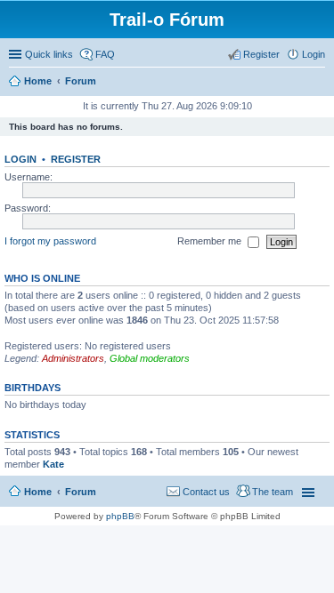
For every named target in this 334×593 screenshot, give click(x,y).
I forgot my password (50, 241)
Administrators (73, 358)
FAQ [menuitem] (105, 54)
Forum (80, 491)
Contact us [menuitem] (206, 491)
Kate (53, 464)
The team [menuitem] (272, 491)
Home (38, 491)
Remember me (210, 241)
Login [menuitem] (313, 54)
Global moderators (150, 358)
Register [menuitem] (261, 54)
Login (20, 159)
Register (76, 159)
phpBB (120, 516)
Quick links (49, 54)
